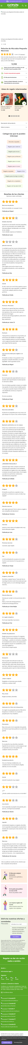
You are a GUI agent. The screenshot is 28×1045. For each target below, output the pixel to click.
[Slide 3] (5, 44)
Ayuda (3, 968)
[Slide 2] (3, 44)
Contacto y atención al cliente (10, 983)
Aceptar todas (6, 1042)
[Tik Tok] (12, 979)
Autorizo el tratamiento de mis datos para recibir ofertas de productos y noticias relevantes (19, 930)
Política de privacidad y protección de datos (10, 951)
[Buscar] (23, 5)
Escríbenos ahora (8, 992)
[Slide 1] (1, 44)
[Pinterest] (16, 978)
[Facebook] (2, 978)
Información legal (6, 971)
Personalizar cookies (18, 1042)
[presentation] (4, 103)
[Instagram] (7, 978)
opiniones (22, 54)
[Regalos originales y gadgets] (12, 4)
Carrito (25, 5)
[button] (9, 116)
